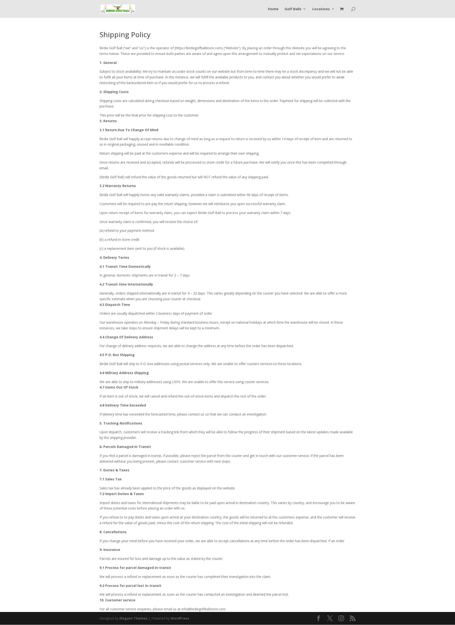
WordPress (180, 618)
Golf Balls (293, 9)
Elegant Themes (133, 618)
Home (273, 9)
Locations (321, 9)
